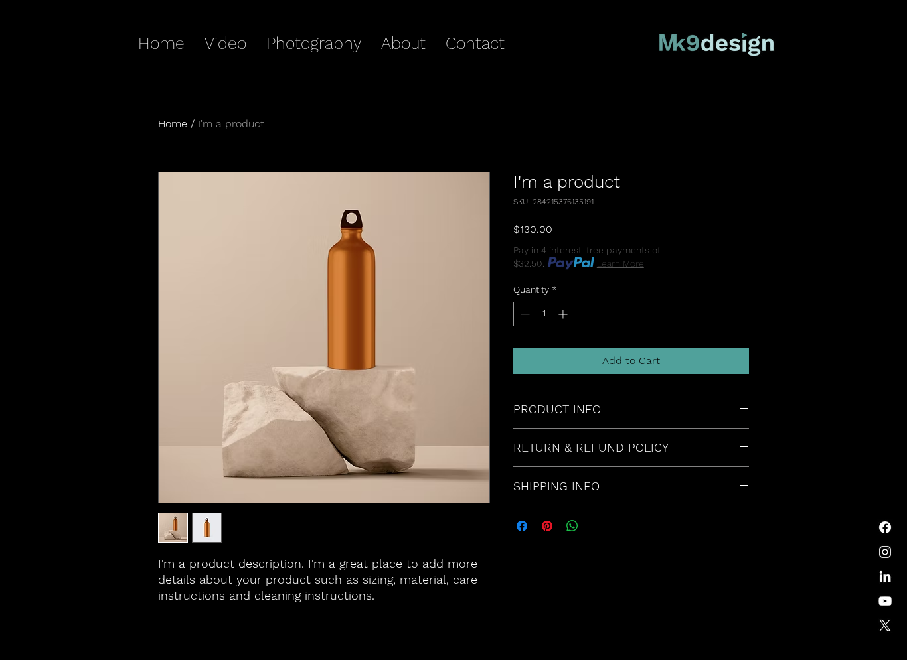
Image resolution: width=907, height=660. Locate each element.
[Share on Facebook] (522, 526)
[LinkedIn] (885, 576)
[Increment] (564, 314)
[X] (885, 625)
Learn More (620, 263)
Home (172, 123)
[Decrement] (523, 314)
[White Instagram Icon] (885, 552)
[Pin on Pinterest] (547, 526)
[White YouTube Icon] (885, 601)
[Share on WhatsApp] (572, 526)
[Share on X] (598, 526)
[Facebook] (885, 527)
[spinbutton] (544, 314)
